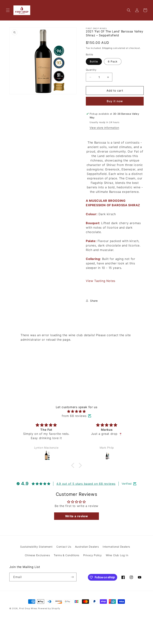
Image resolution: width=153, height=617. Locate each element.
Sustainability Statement (36, 546)
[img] (76, 411)
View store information (104, 127)
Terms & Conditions (66, 555)
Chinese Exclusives (37, 555)
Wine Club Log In (117, 555)
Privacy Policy (92, 555)
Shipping (107, 48)
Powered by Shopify (49, 608)
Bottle (94, 61)
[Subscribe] (72, 577)
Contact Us (63, 546)
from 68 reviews (74, 416)
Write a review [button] (76, 516)
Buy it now (115, 101)
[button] (8, 10)
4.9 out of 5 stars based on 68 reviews (85, 484)
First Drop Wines (28, 608)
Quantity (91, 69)
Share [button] (94, 300)
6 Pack (113, 61)
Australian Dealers (87, 546)
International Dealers (116, 546)
